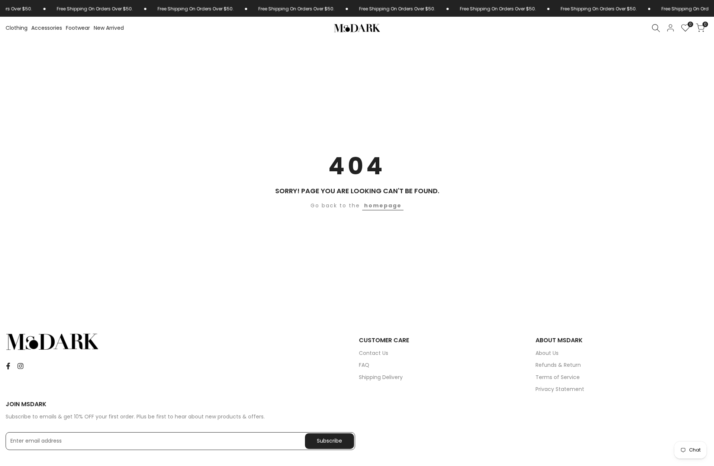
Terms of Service (558, 377)
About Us (547, 353)
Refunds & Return (558, 365)
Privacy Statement (560, 389)
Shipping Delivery (381, 377)
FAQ (364, 365)
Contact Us (373, 353)
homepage (383, 205)
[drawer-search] (656, 28)
